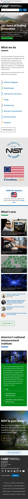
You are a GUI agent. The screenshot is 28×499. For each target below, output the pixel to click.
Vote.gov (23, 494)
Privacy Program (19, 483)
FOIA (13, 488)
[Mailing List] (23, 471)
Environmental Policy (19, 488)
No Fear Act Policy (7, 488)
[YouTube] (14, 471)
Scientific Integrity (6, 491)
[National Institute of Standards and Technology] (11, 459)
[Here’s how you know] (14, 1)
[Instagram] (11, 471)
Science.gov (12, 494)
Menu (24, 10)
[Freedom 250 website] (14, 173)
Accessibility (12, 483)
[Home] (11, 6)
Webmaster (3, 468)
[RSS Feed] (20, 471)
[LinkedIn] (8, 471)
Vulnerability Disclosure (19, 485)
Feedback (15, 475)
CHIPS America (14, 190)
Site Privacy (6, 483)
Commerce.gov (6, 494)
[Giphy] (17, 471)
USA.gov (18, 494)
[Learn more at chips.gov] (14, 195)
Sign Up (5, 438)
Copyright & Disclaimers (8, 485)
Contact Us (9, 468)
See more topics (7, 130)
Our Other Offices (15, 468)
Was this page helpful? (14, 452)
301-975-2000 (3, 466)
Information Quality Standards (18, 491)
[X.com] (2, 471)
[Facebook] (5, 471)
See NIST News (7, 323)
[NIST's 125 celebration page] (14, 150)
